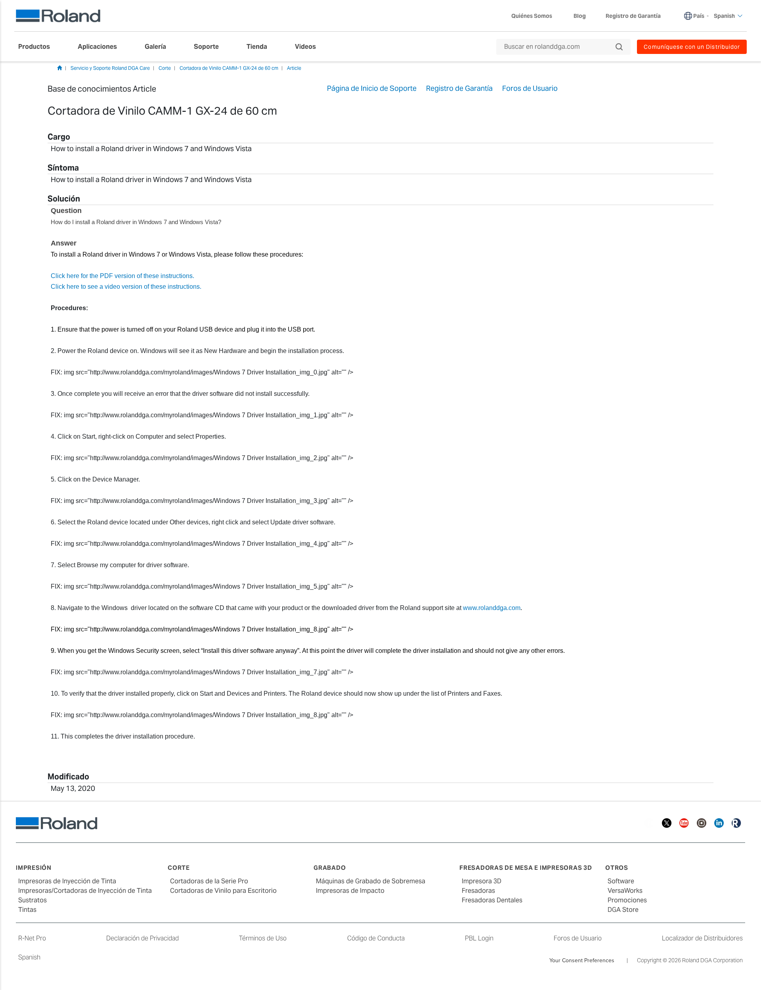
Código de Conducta (376, 938)
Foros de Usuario (578, 938)
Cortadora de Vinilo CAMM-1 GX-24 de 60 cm (229, 68)
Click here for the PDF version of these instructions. (122, 275)
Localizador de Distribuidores (702, 938)
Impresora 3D (481, 881)
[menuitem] (38, 46)
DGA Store (623, 910)
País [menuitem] (698, 15)
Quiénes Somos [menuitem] (531, 15)
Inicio (59, 67)
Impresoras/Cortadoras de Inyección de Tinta (85, 890)
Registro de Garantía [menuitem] (633, 15)
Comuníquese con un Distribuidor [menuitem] (692, 46)
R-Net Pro (32, 938)
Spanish (29, 957)
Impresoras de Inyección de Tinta (67, 881)
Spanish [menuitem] (724, 15)
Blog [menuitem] (580, 15)
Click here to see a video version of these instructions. (126, 286)
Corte (165, 68)
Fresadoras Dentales (492, 900)
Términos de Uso (263, 938)
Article (294, 68)
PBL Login (479, 938)
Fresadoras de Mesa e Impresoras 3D (525, 867)
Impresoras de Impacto (350, 890)
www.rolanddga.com (491, 607)
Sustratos (32, 900)
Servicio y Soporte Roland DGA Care (110, 68)
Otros (616, 867)
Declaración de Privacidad (142, 938)
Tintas (27, 910)
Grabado (330, 867)
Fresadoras (478, 890)
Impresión (34, 867)
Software (621, 881)
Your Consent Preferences (581, 960)
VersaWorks (625, 890)
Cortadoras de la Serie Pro (209, 881)
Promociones (627, 900)
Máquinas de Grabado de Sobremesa (370, 881)
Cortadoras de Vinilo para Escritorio (223, 890)
